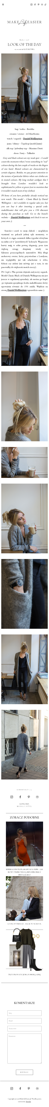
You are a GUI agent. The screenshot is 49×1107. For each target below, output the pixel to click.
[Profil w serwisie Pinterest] (38, 4)
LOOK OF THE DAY (24, 44)
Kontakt (28, 1102)
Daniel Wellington (32, 139)
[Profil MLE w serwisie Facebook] (35, 4)
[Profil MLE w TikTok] (45, 4)
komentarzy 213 (24, 790)
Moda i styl (24, 40)
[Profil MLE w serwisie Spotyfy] (42, 4)
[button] (3, 4)
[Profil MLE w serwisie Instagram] (31, 4)
